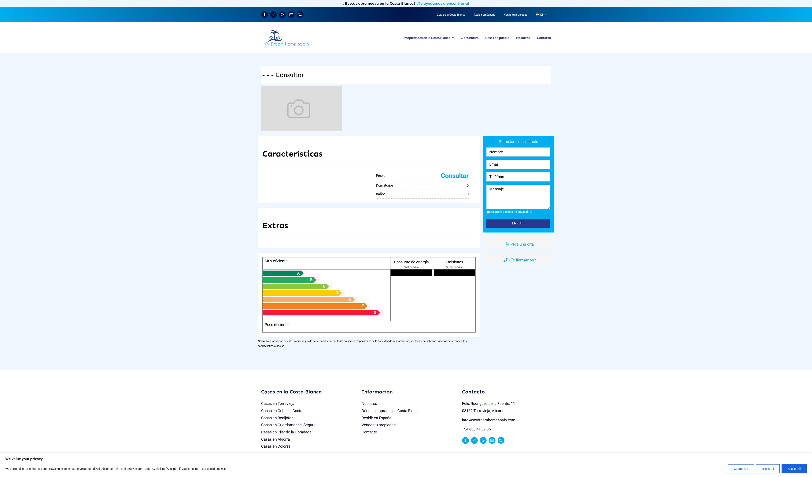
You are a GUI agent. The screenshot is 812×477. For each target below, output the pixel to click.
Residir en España (376, 418)
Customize (741, 468)
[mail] (291, 14)
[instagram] (273, 14)
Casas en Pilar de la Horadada (286, 432)
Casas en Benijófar (277, 418)
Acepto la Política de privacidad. (511, 211)
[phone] (300, 14)
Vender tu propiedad (379, 425)
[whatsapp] (282, 14)
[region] (406, 465)
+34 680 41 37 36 (476, 429)
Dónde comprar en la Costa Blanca (391, 410)
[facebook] (264, 14)
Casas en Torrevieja (277, 403)
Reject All (768, 468)
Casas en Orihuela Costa (281, 410)
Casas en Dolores (276, 446)
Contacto (369, 432)
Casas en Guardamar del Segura (288, 425)
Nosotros (369, 403)
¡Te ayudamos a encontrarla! (443, 3)
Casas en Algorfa (275, 439)
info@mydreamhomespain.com (488, 420)
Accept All (794, 468)
